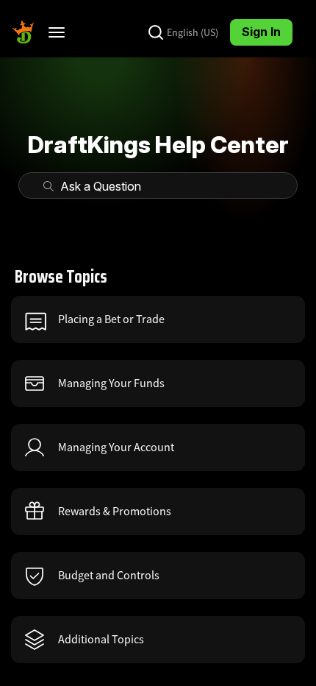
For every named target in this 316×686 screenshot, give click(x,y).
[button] (158, 319)
